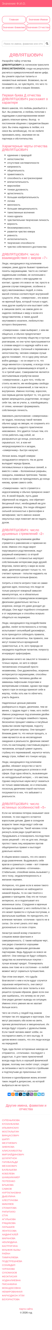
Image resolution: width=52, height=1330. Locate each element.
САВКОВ (7, 1188)
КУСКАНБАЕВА (10, 1123)
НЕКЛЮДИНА (9, 1242)
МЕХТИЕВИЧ (9, 1142)
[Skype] (39, 1094)
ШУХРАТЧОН (9, 1158)
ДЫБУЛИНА (8, 1196)
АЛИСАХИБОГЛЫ (12, 1150)
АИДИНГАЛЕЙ (10, 1234)
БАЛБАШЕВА (9, 1169)
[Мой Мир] (16, 1094)
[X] (20, 1094)
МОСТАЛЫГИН (10, 1131)
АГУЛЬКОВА (9, 1219)
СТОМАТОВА (9, 1207)
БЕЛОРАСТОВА (11, 1299)
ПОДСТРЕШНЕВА (12, 1261)
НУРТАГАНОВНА (11, 1192)
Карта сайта (26, 1308)
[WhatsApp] (35, 1094)
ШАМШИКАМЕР (11, 1177)
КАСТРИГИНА (10, 1246)
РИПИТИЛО (8, 1211)
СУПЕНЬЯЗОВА (11, 1120)
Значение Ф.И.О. (14, 3)
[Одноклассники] (13, 1094)
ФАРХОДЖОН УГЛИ (13, 1295)
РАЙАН (6, 1253)
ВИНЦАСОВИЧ (10, 1135)
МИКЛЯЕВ (8, 1204)
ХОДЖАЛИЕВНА (11, 1280)
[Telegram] (42, 1094)
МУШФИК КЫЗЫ (11, 1249)
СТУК (5, 1215)
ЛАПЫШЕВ (8, 1226)
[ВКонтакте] (9, 1094)
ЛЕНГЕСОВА (9, 1230)
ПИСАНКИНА (9, 1284)
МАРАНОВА (8, 1238)
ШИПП (5, 1139)
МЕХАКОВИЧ (9, 1165)
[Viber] (31, 1094)
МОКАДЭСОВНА (11, 1287)
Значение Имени (38, 19)
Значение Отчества (38, 27)
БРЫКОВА (8, 1184)
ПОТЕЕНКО (8, 1181)
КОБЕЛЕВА (8, 1173)
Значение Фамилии (14, 27)
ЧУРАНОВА (8, 1268)
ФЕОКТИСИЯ (9, 1276)
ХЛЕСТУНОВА (10, 1200)
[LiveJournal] (27, 1094)
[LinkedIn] (24, 1094)
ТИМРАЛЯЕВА (10, 1257)
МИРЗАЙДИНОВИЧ (13, 1154)
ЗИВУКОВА (8, 1146)
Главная (14, 19)
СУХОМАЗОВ (9, 1272)
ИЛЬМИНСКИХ (10, 1127)
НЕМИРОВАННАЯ (12, 1291)
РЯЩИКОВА (9, 1223)
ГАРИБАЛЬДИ (10, 1162)
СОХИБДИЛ (8, 1265)
